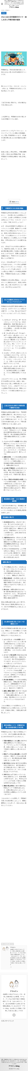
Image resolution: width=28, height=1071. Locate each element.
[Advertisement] (14, 37)
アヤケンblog (14, 7)
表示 (17, 202)
